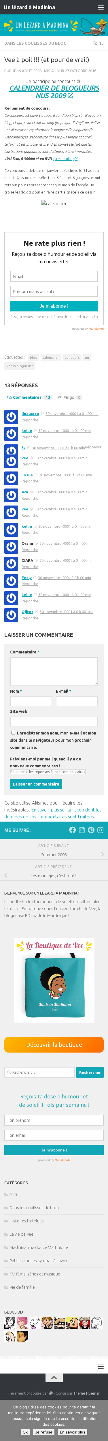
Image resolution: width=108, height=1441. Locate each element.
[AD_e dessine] (22, 1340)
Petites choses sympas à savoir (39, 1260)
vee (25, 458)
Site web (18, 711)
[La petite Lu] (35, 1327)
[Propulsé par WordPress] (51, 1393)
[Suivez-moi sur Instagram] (81, 829)
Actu (14, 1194)
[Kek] (97, 1327)
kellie (27, 431)
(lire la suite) (63, 159)
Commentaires (31, 397)
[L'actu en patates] (72, 1327)
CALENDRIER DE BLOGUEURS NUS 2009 (54, 91)
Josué (27, 475)
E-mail (63, 691)
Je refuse (43, 1432)
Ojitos (27, 612)
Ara (25, 492)
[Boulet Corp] (47, 1327)
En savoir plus (72, 1432)
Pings (71, 397)
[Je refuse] (101, 1420)
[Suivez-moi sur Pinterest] (91, 829)
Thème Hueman (86, 1393)
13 (101, 43)
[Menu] (101, 7)
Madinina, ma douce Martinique (39, 1247)
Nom (16, 691)
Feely (27, 578)
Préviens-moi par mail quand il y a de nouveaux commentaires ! (45, 762)
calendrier (51, 357)
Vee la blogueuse (19, 366)
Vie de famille (22, 1287)
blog (33, 357)
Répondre (30, 420)
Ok (25, 1432)
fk (24, 448)
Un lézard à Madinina (29, 7)
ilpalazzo (30, 414)
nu (87, 357)
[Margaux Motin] (10, 1327)
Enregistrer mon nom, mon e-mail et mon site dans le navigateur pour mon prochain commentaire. (53, 740)
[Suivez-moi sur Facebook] (72, 829)
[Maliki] (22, 1327)
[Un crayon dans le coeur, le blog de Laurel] (84, 1327)
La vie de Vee (21, 1234)
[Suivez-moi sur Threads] (100, 829)
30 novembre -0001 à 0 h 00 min (72, 414)
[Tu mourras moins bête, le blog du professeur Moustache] (10, 1340)
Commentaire (24, 652)
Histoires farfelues (27, 1220)
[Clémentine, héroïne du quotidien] (59, 1327)
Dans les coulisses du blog (35, 43)
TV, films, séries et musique (35, 1273)
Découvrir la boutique (54, 1044)
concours (72, 357)
